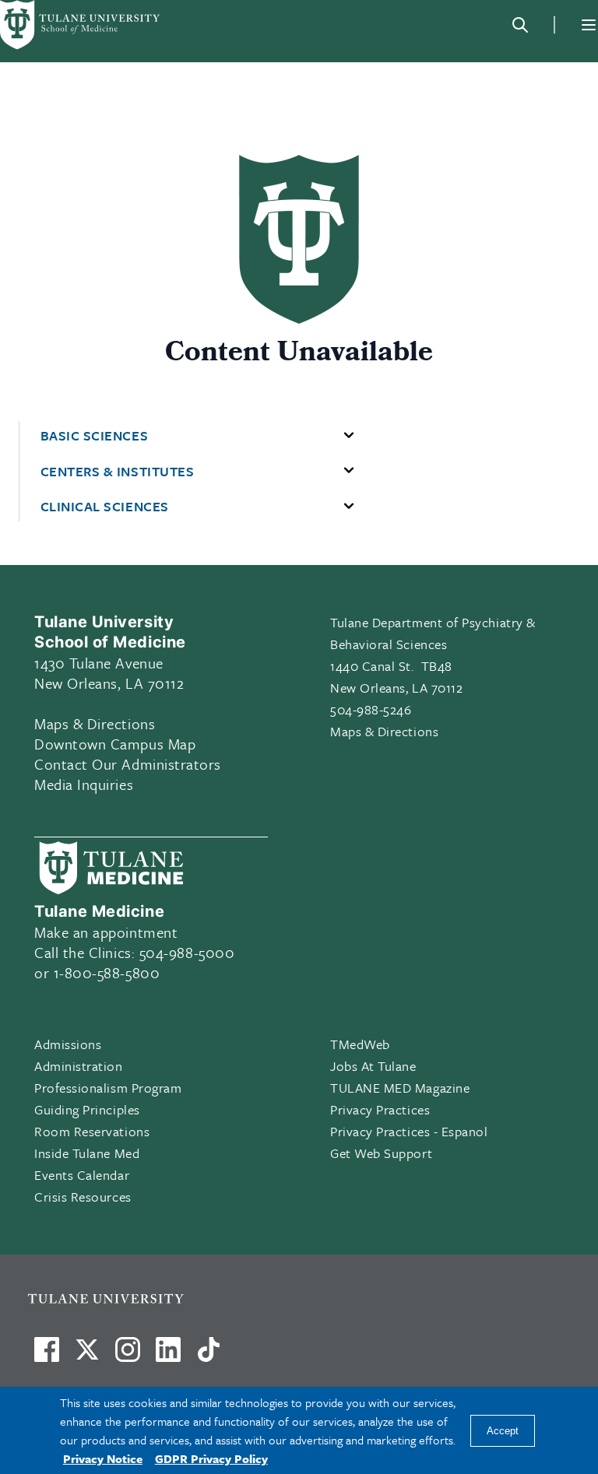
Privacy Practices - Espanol (409, 1131)
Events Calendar (81, 1174)
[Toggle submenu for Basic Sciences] (348, 435)
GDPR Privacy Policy (211, 1458)
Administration (78, 1066)
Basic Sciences (94, 435)
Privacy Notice (102, 1458)
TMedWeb (360, 1044)
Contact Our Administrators (127, 763)
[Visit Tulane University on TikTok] (208, 1355)
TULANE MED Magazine (400, 1087)
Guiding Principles (87, 1109)
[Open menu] (588, 25)
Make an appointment (106, 931)
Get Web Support (381, 1153)
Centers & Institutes (117, 471)
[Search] (520, 25)
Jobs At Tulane (373, 1066)
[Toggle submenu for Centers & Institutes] (348, 470)
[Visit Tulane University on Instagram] (127, 1355)
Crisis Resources (83, 1196)
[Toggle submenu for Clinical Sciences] (348, 506)
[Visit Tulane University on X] (87, 1355)
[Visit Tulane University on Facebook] (46, 1355)
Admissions (67, 1044)
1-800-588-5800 (107, 972)
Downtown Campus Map (114, 743)
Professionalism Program (107, 1087)
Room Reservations (92, 1131)
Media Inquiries (83, 784)
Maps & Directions (94, 723)
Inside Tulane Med (86, 1153)
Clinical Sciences (104, 506)
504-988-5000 (186, 952)
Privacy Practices (380, 1109)
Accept (503, 1431)
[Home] (81, 25)
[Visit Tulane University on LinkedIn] (168, 1355)
